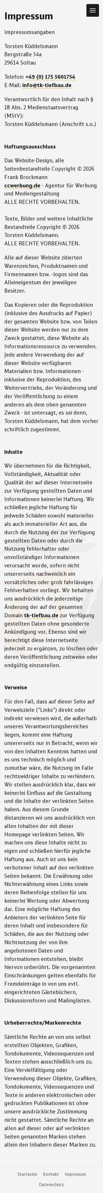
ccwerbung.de (22, 186)
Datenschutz (51, 1185)
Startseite (27, 1175)
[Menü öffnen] (92, 10)
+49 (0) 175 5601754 (50, 77)
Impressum (75, 1175)
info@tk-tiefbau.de (47, 85)
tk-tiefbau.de (41, 615)
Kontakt (51, 1175)
